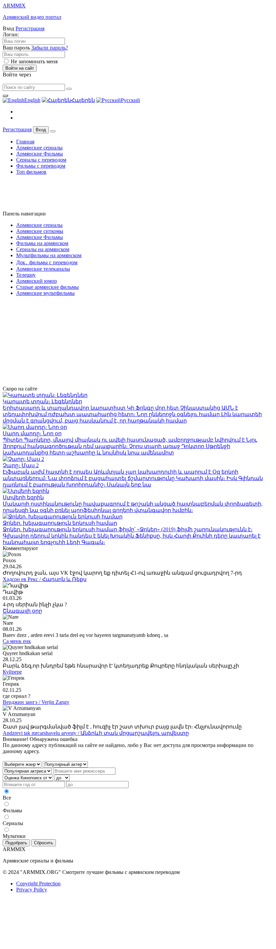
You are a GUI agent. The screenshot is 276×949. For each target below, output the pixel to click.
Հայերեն (83, 100)
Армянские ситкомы (39, 231)
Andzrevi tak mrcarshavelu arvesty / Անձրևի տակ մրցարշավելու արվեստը (96, 733)
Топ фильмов (31, 172)
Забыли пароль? (49, 47)
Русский (130, 100)
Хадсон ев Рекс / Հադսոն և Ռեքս (45, 579)
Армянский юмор (36, 281)
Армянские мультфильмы (45, 293)
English (32, 100)
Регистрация (29, 28)
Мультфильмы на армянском (48, 255)
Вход (41, 129)
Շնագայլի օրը (22, 611)
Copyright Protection (38, 883)
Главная (25, 141)
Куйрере (12, 672)
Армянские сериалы (39, 147)
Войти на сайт (19, 68)
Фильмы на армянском (42, 243)
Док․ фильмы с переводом (46, 262)
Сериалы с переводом (41, 160)
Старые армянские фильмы (47, 287)
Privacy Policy (31, 889)
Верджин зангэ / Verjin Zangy (36, 702)
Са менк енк (17, 641)
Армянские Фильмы (39, 154)
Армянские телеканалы (43, 269)
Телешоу (26, 275)
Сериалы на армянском (42, 249)
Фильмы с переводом (40, 166)
